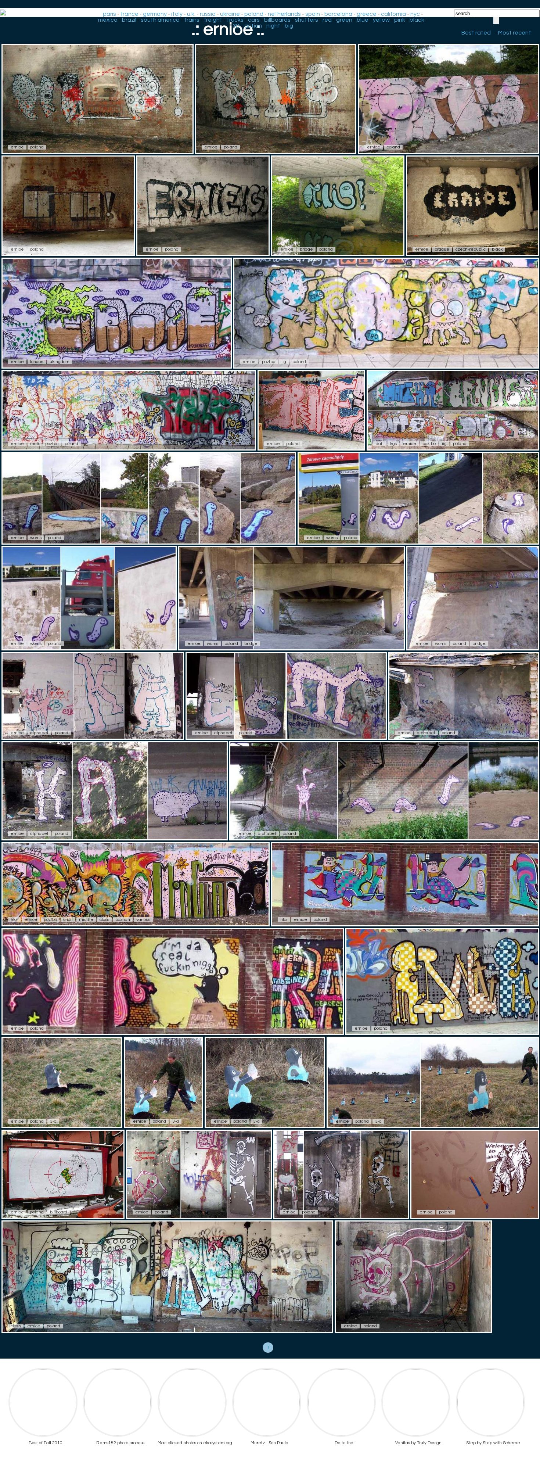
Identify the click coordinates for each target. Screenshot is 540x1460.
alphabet (39, 733)
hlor (14, 919)
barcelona (338, 14)
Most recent (514, 33)
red (327, 20)
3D (236, 26)
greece (367, 14)
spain (312, 14)
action (253, 26)
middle (86, 919)
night (273, 26)
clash (16, 1326)
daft (380, 443)
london (36, 361)
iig (283, 361)
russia (208, 14)
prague (442, 249)
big (289, 26)
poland (253, 14)
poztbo (268, 361)
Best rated (476, 33)
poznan (122, 919)
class (104, 919)
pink (399, 20)
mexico (108, 20)
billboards (277, 20)
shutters (306, 20)
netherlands (284, 14)
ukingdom (59, 361)
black (417, 20)
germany (155, 14)
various (143, 919)
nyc (415, 14)
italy (177, 14)
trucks (235, 20)
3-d (53, 1121)
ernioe (17, 147)
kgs (393, 443)
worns (36, 537)
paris (109, 14)
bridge (306, 249)
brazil (129, 20)
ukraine (230, 14)
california (393, 14)
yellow (381, 20)
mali (34, 443)
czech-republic (471, 249)
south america (160, 20)
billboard (58, 1212)
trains (191, 20)
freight (213, 20)
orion (68, 919)
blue (362, 20)
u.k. (191, 14)
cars (254, 20)
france (129, 14)
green (344, 20)
